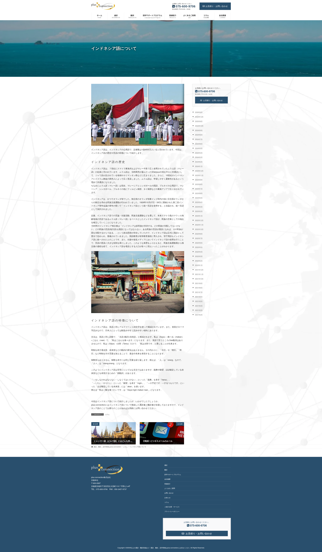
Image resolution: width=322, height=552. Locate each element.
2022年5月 (199, 247)
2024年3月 (199, 157)
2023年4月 (199, 202)
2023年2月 (199, 211)
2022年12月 (199, 220)
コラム (107, 414)
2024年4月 (199, 153)
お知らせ (167, 497)
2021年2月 (199, 315)
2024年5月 (199, 148)
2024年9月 (199, 130)
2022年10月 (199, 229)
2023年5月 (199, 198)
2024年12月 (199, 126)
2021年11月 (199, 274)
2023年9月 (199, 180)
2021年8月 (199, 288)
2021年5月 (199, 301)
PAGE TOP (313, 533)
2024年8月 (199, 135)
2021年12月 (199, 270)
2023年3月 (199, 207)
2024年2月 (199, 162)
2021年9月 (199, 283)
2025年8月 (199, 121)
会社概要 (167, 479)
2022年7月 (199, 238)
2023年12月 (199, 171)
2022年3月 (199, 256)
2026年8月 (199, 112)
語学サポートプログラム (172, 474)
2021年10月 (199, 279)
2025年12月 (199, 117)
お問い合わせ (168, 493)
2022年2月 (199, 261)
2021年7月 (199, 292)
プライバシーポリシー (171, 511)
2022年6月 (199, 243)
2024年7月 (199, 139)
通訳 (165, 465)
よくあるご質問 (169, 488)
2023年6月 (199, 193)
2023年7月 (199, 189)
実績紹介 (167, 483)
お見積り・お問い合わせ (217, 6)
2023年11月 (199, 175)
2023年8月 (199, 184)
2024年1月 (199, 166)
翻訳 (165, 470)
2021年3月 (199, 310)
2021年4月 (199, 306)
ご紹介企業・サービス (171, 507)
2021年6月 (199, 297)
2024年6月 (199, 144)
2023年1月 (199, 216)
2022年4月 (199, 252)
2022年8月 (199, 234)
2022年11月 (199, 225)
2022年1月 (199, 265)
